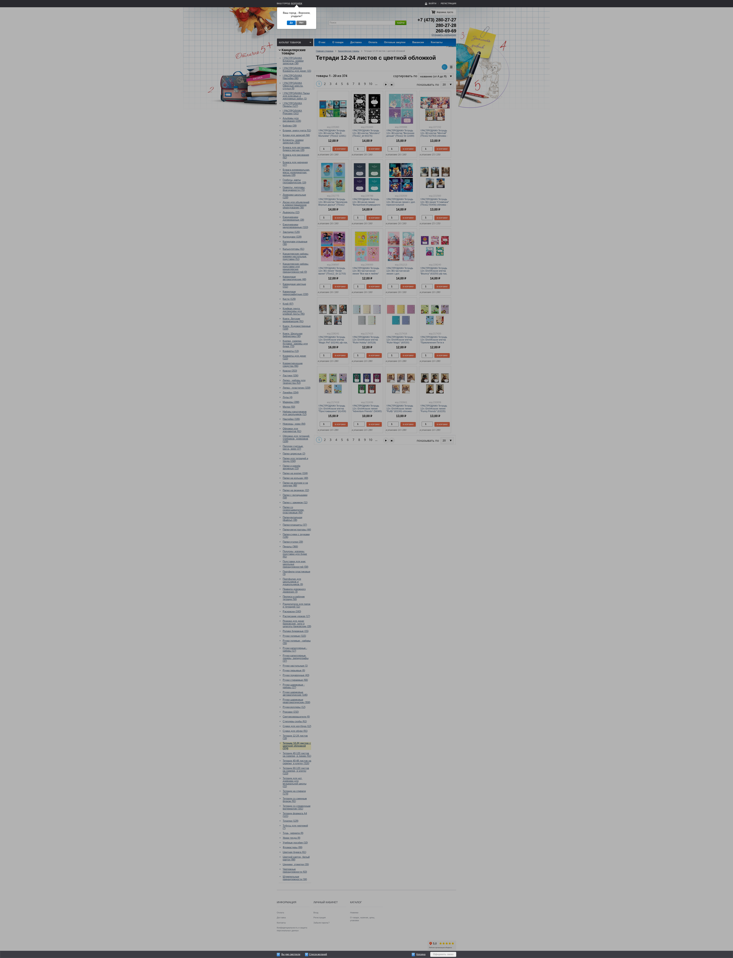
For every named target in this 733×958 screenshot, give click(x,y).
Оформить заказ (443, 954)
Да (291, 22)
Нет (301, 22)
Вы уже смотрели (290, 954)
